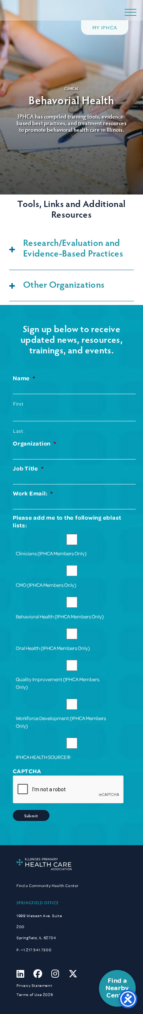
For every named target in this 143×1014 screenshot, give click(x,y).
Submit (31, 815)
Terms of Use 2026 (34, 994)
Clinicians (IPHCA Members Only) (51, 553)
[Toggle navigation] (130, 12)
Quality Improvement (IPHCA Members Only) (57, 683)
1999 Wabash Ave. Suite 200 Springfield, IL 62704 (39, 926)
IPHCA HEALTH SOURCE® (43, 757)
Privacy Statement (34, 985)
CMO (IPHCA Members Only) (46, 585)
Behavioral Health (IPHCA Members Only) (60, 616)
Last (18, 431)
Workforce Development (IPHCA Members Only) (61, 722)
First (18, 404)
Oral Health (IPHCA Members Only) (53, 648)
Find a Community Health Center (47, 885)
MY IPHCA (104, 27)
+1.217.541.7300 (36, 950)
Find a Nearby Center (117, 988)
